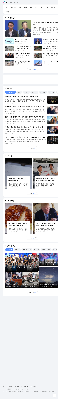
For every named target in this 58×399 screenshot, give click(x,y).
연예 (11, 2)
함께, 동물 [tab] (51, 92)
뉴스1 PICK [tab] (9, 249)
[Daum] (4, 2)
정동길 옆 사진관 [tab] (46, 249)
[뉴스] (7, 2)
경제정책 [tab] (26, 92)
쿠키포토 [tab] (36, 249)
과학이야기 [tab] (43, 92)
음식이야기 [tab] (34, 92)
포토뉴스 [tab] (17, 249)
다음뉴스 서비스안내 (8, 386)
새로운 (33, 69)
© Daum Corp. (7, 394)
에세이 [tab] (19, 92)
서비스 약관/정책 (33, 386)
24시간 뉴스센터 (19, 386)
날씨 (18, 2)
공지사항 (26, 386)
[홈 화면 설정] (54, 395)
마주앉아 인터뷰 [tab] (10, 92)
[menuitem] (6, 7)
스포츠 (14, 2)
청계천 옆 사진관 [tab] (27, 249)
